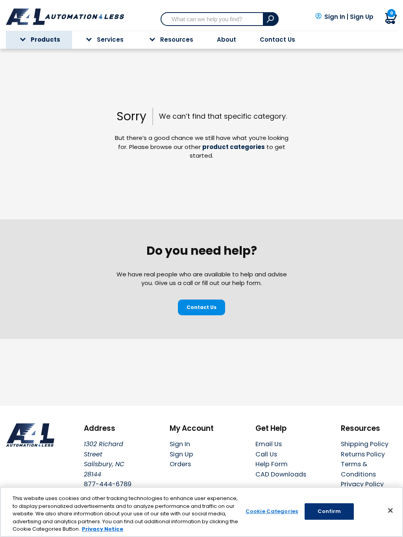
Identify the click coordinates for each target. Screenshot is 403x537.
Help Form (271, 464)
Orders (180, 464)
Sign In (334, 17)
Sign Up (361, 17)
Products (45, 39)
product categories (233, 147)
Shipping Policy (364, 444)
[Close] (390, 510)
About (226, 39)
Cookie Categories (272, 511)
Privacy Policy (362, 484)
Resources (176, 39)
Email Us (268, 444)
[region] (201, 512)
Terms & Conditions (358, 469)
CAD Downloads (280, 474)
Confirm (329, 511)
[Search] (271, 19)
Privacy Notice (102, 529)
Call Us (266, 454)
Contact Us (277, 39)
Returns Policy (363, 454)
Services (110, 39)
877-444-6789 (107, 484)
